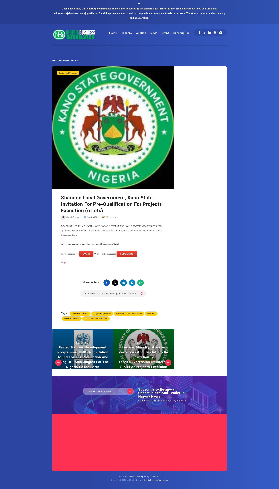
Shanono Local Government (96, 318)
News (153, 33)
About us (123, 476)
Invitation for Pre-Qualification (129, 314)
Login (64, 262)
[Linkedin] (209, 32)
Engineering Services (102, 314)
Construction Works (80, 314)
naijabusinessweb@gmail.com (81, 13)
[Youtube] (215, 32)
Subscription (181, 33)
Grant (165, 33)
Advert (132, 476)
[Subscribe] (130, 391)
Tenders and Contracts (68, 60)
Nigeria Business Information (156, 480)
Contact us (156, 476)
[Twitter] (204, 32)
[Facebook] (199, 32)
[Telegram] (220, 32)
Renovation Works (71, 318)
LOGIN (86, 254)
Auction (141, 33)
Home (113, 33)
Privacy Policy (143, 476)
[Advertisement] (200, 116)
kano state (151, 314)
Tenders (126, 33)
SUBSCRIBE (126, 254)
